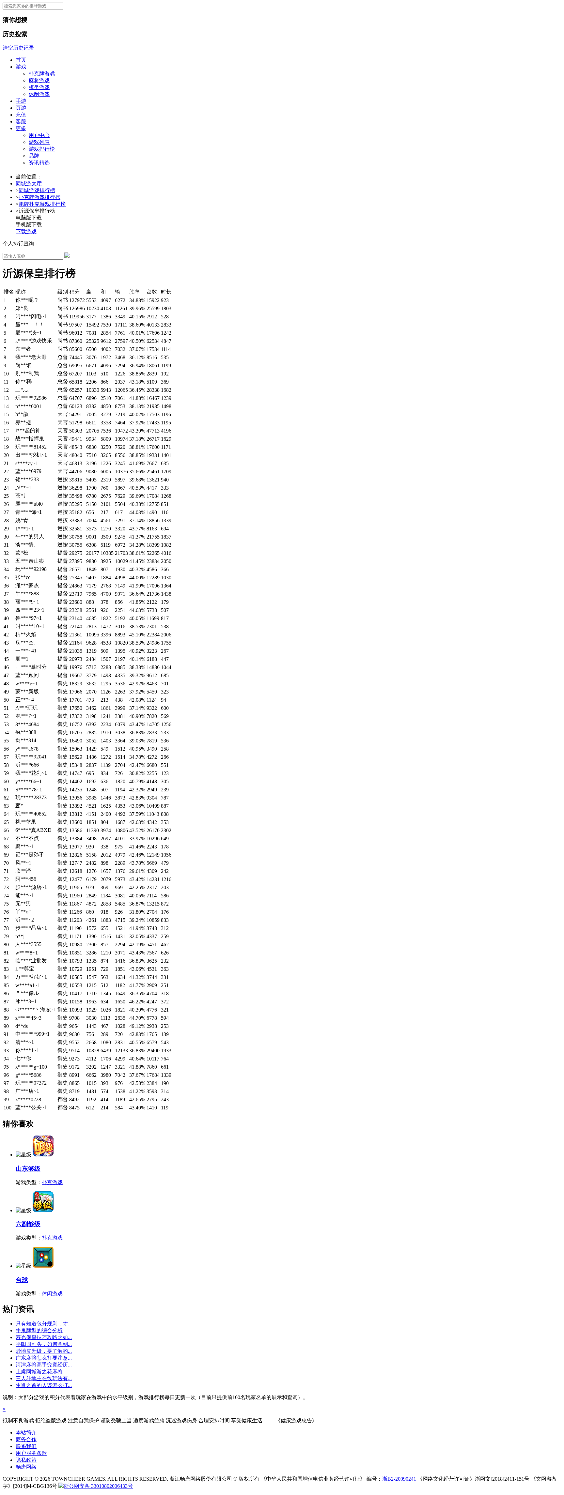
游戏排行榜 (42, 149)
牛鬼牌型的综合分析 (39, 1330)
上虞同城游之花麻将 (39, 1371)
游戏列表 (39, 142)
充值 (21, 114)
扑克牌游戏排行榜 (39, 197)
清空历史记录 (18, 48)
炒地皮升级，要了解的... (44, 1351)
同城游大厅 (29, 183)
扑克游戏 (52, 1182)
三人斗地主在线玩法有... (44, 1378)
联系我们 (26, 1446)
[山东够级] (43, 1154)
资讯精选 (39, 162)
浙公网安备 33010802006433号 (98, 1486)
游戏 (21, 66)
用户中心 (39, 135)
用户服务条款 (31, 1453)
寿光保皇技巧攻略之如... (44, 1337)
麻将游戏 (39, 80)
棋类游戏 (39, 87)
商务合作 (26, 1439)
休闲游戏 (39, 94)
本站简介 (26, 1432)
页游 (21, 108)
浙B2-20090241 (399, 1479)
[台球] (43, 1266)
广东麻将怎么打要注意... (44, 1358)
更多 (21, 128)
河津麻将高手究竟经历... (44, 1364)
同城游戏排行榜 (37, 190)
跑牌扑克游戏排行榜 (42, 204)
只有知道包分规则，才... (44, 1323)
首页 (21, 60)
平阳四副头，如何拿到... (44, 1344)
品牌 (34, 156)
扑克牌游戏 (42, 73)
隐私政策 (26, 1460)
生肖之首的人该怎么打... (44, 1385)
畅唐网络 (26, 1467)
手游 (21, 101)
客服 (21, 121)
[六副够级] (43, 1210)
